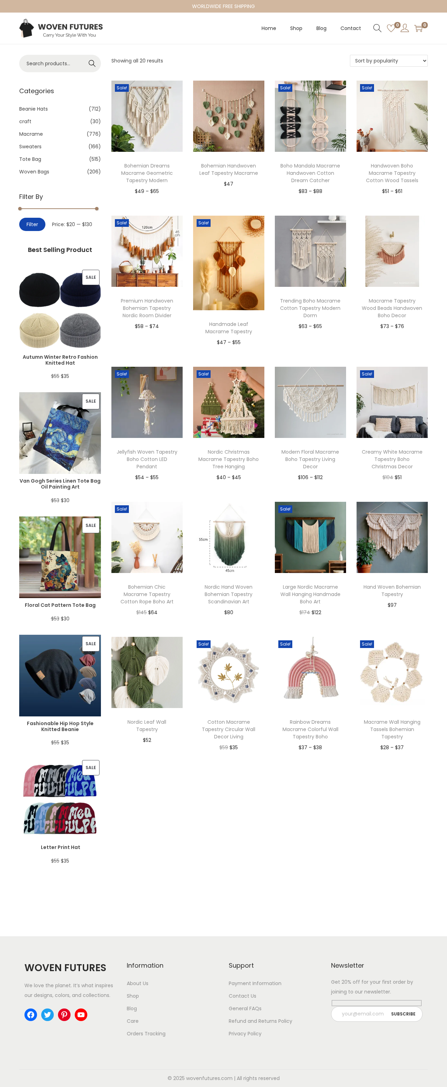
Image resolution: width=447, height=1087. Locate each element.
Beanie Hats (33, 108)
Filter (32, 224)
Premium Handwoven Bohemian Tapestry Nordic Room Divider (147, 308)
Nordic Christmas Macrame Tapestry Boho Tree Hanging (228, 459)
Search (92, 63)
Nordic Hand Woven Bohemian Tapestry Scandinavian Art (228, 594)
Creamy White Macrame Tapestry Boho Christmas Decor (392, 459)
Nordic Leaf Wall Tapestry (146, 726)
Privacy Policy (245, 1033)
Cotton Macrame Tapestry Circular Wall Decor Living (228, 729)
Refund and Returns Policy (260, 1021)
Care (133, 1021)
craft (25, 121)
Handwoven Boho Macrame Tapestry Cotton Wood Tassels (392, 173)
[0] (391, 28)
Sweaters (30, 146)
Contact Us (242, 995)
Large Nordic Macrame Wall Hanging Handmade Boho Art (310, 594)
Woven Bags (34, 171)
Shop (133, 995)
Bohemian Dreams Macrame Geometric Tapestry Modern (147, 173)
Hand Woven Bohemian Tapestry (392, 590)
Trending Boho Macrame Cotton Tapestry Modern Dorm (310, 308)
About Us (137, 983)
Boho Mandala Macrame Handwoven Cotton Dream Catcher (310, 173)
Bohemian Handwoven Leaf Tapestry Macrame (228, 169)
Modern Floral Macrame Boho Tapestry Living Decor (310, 459)
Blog (132, 1008)
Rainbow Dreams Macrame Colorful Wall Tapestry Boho (310, 729)
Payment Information (255, 983)
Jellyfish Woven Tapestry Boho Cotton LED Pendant (147, 459)
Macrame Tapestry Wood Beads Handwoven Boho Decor (392, 308)
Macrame (31, 134)
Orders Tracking (146, 1033)
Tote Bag (30, 159)
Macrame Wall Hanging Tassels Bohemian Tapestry (392, 729)
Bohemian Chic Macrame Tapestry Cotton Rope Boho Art (147, 594)
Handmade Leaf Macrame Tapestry (228, 328)
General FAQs (245, 1008)
